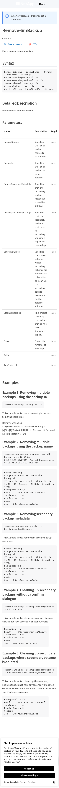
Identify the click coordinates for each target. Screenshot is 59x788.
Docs (42, 4)
